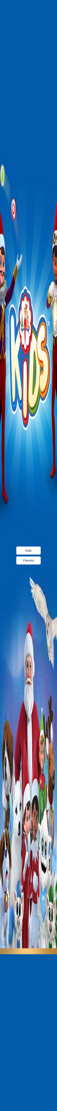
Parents (28, 560)
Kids (28, 550)
